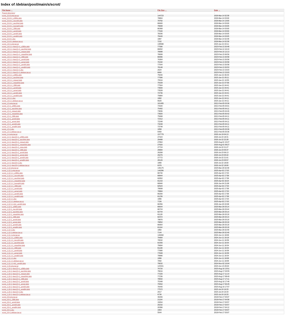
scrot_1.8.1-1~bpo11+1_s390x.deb (16, 47)
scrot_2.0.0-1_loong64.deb (12, 26)
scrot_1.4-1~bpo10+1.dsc (12, 163)
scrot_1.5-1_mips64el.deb (12, 114)
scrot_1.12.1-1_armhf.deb (12, 189)
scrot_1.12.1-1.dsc (9, 199)
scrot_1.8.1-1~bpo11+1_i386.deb (15, 57)
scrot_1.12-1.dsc (8, 230)
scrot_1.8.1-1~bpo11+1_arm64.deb (16, 65)
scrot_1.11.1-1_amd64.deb (12, 256)
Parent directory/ (8, 13)
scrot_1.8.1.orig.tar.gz (10, 44)
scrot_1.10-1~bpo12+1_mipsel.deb (16, 274)
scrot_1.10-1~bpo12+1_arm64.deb (15, 287)
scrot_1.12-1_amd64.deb (12, 227)
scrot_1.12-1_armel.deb (11, 222)
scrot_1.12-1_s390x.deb (11, 207)
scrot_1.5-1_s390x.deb (11, 106)
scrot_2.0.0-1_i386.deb (11, 29)
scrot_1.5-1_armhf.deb (11, 119)
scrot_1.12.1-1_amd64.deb (12, 196)
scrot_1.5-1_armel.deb (11, 121)
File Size (161, 10)
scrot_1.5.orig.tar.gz (9, 103)
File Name (6, 10)
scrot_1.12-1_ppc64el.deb (12, 212)
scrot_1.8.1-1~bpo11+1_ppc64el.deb (16, 49)
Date (216, 10)
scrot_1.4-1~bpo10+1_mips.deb (14, 147)
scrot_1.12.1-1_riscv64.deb (12, 176)
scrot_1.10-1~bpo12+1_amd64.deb (16, 289)
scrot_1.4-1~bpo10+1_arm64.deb (15, 158)
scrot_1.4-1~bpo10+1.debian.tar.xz (15, 165)
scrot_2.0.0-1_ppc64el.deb (12, 23)
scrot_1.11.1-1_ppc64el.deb (13, 243)
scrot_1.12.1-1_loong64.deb (13, 183)
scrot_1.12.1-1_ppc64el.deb (13, 178)
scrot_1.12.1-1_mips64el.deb (13, 181)
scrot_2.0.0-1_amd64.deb (12, 36)
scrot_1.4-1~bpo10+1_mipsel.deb (15, 142)
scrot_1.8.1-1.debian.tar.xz (12, 101)
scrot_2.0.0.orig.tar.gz (10, 16)
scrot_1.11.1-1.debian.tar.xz (13, 261)
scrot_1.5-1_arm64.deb (11, 124)
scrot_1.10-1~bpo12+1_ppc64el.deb (16, 271)
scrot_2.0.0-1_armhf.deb (11, 31)
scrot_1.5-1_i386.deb (10, 116)
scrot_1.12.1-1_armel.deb (12, 191)
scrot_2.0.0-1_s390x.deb (12, 18)
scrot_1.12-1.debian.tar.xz (12, 232)
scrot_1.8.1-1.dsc (9, 98)
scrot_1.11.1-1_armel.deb (12, 253)
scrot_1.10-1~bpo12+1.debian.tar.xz (16, 294)
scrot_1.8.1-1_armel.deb (11, 90)
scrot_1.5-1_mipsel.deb (11, 111)
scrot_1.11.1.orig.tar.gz (11, 235)
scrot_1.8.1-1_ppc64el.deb (12, 77)
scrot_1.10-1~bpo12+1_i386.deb (15, 279)
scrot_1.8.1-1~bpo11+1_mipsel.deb (16, 52)
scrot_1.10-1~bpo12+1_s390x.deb (15, 269)
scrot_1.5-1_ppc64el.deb (12, 109)
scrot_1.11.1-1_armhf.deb (12, 251)
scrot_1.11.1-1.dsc (9, 258)
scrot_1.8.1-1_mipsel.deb (12, 80)
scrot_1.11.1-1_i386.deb (11, 248)
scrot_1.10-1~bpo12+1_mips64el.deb (17, 276)
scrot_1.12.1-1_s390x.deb (12, 173)
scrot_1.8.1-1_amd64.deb (12, 96)
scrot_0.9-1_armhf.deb (11, 302)
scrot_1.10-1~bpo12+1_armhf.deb (15, 281)
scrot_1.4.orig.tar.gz (9, 134)
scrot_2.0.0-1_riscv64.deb (12, 21)
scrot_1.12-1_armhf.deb (11, 220)
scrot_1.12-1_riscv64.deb (12, 209)
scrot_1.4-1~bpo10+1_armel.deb (15, 155)
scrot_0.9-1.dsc (8, 310)
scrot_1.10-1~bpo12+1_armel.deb (15, 284)
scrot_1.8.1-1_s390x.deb (12, 75)
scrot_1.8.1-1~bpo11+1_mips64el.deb (17, 54)
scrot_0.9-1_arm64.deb (11, 305)
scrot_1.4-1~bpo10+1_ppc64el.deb (16, 140)
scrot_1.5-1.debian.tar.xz (11, 132)
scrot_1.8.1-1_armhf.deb (11, 88)
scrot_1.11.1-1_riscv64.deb (12, 240)
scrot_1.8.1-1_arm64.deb (12, 93)
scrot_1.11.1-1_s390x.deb (12, 238)
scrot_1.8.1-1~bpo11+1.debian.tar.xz (16, 72)
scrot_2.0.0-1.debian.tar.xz (12, 41)
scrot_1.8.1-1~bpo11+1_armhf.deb (15, 59)
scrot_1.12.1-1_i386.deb (11, 186)
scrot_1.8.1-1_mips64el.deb (13, 83)
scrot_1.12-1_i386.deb (11, 217)
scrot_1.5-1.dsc (8, 129)
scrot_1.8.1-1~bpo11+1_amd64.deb (16, 67)
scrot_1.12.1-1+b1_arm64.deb (14, 204)
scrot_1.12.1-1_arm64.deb (12, 194)
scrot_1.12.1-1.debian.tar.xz (13, 201)
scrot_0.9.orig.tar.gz (9, 297)
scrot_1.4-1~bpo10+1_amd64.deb (15, 160)
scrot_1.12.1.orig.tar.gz (11, 170)
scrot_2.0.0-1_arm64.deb (12, 34)
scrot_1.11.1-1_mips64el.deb (13, 245)
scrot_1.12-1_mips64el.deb (13, 214)
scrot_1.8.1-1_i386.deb (11, 85)
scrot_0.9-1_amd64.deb (11, 307)
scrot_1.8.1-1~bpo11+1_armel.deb (15, 62)
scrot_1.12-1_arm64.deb (11, 225)
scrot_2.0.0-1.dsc (9, 39)
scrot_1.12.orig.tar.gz (10, 168)
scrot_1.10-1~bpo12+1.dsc (12, 292)
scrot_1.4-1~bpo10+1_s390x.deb (15, 137)
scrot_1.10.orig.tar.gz (10, 266)
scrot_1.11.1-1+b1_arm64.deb (14, 263)
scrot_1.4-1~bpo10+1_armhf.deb (15, 152)
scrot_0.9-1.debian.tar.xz (11, 312)
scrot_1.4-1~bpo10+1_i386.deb (14, 150)
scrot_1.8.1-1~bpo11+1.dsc (12, 70)
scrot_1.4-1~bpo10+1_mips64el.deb (16, 145)
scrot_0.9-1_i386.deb (10, 300)
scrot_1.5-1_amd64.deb (11, 127)
